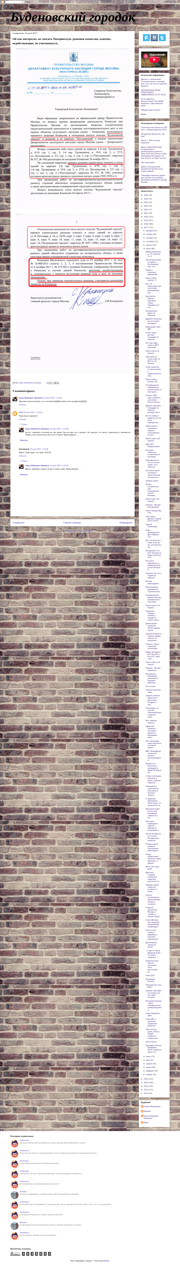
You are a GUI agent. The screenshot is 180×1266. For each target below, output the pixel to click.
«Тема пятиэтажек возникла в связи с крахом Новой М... (153, 779)
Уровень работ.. (152, 481)
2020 (146, 217)
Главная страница (72, 523)
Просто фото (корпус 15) (151, 380)
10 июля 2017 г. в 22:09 (59, 429)
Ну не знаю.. (151, 686)
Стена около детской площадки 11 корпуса (152, 336)
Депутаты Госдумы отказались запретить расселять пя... (153, 876)
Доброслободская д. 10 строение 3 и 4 (153, 254)
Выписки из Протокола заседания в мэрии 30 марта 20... (153, 768)
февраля (150, 1071)
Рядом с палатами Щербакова (151, 272)
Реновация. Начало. (150, 980)
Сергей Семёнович (151, 525)
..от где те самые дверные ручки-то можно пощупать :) (153, 953)
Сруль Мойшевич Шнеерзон (31, 398)
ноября (149, 234)
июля (148, 248)
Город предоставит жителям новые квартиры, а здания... (153, 858)
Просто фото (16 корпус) (153, 663)
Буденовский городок (72, 16)
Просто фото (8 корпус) (152, 352)
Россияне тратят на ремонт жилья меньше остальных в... (153, 473)
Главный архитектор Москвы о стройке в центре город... (153, 911)
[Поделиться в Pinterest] (58, 383)
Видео (143, 114)
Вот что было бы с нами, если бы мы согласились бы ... (153, 543)
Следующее (18, 523)
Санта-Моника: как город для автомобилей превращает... (153, 923)
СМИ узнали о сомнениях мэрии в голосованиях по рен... (152, 430)
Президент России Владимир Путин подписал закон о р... (154, 1048)
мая (148, 1060)
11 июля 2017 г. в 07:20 (59, 466)
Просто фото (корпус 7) (151, 279)
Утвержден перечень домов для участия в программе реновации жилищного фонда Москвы (154, 178)
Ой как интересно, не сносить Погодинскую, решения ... (153, 837)
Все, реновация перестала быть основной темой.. (153, 744)
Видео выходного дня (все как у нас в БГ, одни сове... (153, 655)
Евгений (147, 1111)
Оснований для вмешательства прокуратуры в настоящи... (153, 598)
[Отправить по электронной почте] (48, 383)
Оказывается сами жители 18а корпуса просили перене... (152, 790)
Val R (21, 412)
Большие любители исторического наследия (153, 453)
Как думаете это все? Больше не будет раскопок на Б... (153, 554)
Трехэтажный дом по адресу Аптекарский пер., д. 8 (153, 263)
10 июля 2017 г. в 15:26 (53, 398)
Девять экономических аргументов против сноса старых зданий (152, 169)
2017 (146, 227)
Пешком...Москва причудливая (153, 506)
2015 (146, 1082)
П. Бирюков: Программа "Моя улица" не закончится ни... (153, 802)
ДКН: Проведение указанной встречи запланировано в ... (153, 755)
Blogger (106, 1261)
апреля (149, 1064)
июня (148, 1056)
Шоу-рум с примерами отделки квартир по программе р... (153, 825)
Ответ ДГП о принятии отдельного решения (151, 1022)
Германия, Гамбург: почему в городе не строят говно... (153, 615)
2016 (146, 1079)
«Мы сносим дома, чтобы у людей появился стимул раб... (153, 1033)
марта (149, 1067)
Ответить (22, 405)
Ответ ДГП (150, 975)
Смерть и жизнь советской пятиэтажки (152, 646)
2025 (146, 199)
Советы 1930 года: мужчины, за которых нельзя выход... (153, 398)
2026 (146, 195)
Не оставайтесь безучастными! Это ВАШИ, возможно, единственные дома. (152, 102)
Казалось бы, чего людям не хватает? (153, 575)
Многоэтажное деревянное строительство (153, 589)
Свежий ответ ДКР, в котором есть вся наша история (153, 994)
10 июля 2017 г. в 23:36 (39, 449)
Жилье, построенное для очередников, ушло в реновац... (152, 489)
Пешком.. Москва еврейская (153, 669)
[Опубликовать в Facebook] (55, 383)
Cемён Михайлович (152, 1106)
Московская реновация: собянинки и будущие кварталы (152, 678)
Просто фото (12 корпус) (153, 606)
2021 (146, 213)
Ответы (24, 424)
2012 (146, 1093)
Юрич (146, 1122)
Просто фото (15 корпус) (153, 439)
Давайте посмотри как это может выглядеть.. (154, 321)
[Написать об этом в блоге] (50, 383)
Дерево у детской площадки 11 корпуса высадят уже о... (154, 409)
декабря (150, 231)
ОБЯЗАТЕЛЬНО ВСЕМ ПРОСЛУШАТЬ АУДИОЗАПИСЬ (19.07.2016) (153, 92)
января (149, 1074)
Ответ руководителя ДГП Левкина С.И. (152, 533)
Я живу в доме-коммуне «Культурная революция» (152, 847)
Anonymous (24, 1140)
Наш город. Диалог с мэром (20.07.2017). (153, 518)
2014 (146, 1086)
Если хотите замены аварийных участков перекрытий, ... (153, 934)
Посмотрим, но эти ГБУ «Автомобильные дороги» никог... (153, 712)
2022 (146, 210)
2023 (146, 206)
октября (150, 238)
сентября (150, 241)
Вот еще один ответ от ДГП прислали (152, 345)
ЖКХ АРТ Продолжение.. (153, 445)
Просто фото (151, 1042)
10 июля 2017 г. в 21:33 (33, 412)
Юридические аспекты (150, 110)
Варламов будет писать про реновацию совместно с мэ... (153, 813)
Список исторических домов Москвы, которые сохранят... (153, 899)
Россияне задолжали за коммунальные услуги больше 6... (153, 565)
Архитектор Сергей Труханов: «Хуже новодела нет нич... (152, 301)
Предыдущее (126, 523)
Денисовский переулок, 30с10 (151, 944)
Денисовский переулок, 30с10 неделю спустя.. (153, 626)
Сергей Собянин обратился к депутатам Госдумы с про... (153, 700)
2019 (146, 220)
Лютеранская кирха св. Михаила (151, 313)
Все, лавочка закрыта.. (151, 721)
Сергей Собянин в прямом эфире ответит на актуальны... (153, 637)
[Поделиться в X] (53, 383)
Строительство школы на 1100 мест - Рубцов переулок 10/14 (154, 128)
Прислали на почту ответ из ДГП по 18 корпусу (153, 360)
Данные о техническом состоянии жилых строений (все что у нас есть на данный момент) (154, 82)
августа (149, 245)
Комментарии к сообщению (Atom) (79, 531)
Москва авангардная (152, 582)
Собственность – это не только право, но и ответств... (153, 463)
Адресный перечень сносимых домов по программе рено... (151, 731)
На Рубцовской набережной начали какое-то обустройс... (154, 388)
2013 (146, 1090)
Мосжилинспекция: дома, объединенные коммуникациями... (154, 1005)
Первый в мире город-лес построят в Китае (152, 888)
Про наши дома (148, 162)
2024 (146, 202)
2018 (146, 224)
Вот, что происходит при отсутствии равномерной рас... (153, 288)
